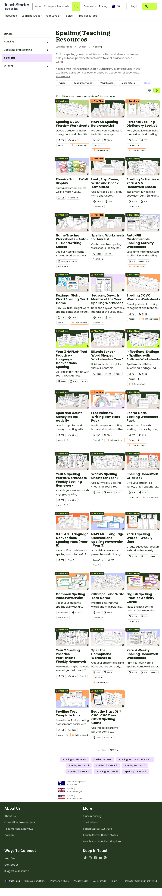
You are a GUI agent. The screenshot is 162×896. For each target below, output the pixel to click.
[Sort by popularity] (156, 90)
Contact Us (11, 865)
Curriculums (90, 822)
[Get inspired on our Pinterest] (105, 857)
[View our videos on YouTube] (100, 857)
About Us (10, 816)
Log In (114, 881)
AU (118, 6)
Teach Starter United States (100, 835)
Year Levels (52, 16)
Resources (10, 16)
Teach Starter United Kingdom (102, 841)
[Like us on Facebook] (95, 857)
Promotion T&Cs (59, 881)
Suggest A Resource (16, 871)
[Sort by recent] (149, 90)
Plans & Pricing (92, 816)
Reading (9, 41)
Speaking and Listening (18, 50)
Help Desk (10, 858)
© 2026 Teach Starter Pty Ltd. (141, 881)
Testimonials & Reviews (18, 829)
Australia (13, 881)
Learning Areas (31, 16)
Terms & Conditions (35, 881)
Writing (8, 65)
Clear (146, 83)
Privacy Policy (81, 881)
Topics (68, 16)
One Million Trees (19, 822)
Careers (9, 835)
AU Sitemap (99, 881)
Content (89, 6)
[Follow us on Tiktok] (85, 857)
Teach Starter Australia (97, 829)
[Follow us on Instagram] (90, 857)
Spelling (9, 58)
